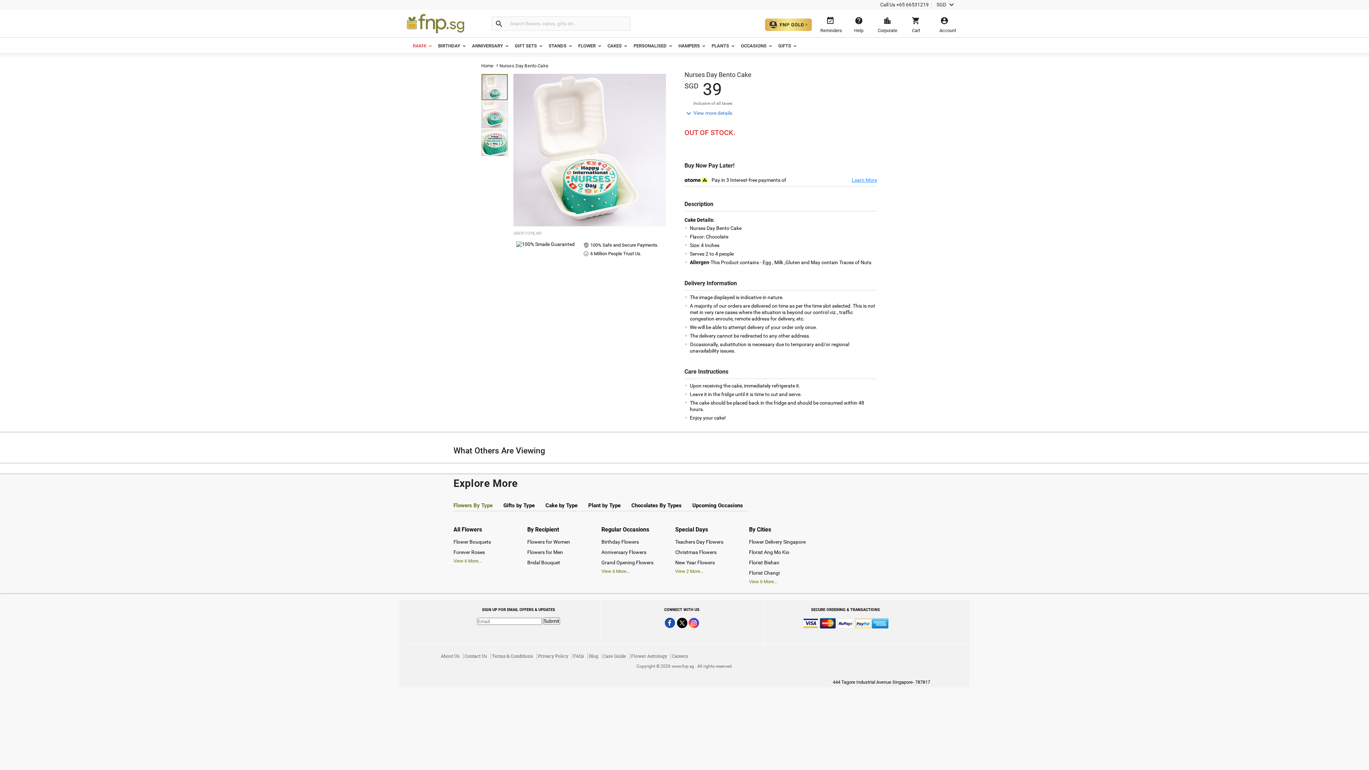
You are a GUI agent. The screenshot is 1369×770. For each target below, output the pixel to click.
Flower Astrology (649, 656)
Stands (557, 45)
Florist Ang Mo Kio (769, 552)
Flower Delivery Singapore (777, 542)
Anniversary (487, 45)
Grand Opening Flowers (627, 562)
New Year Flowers (695, 562)
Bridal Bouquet (543, 562)
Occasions (753, 45)
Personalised (650, 45)
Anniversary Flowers (623, 552)
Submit (551, 621)
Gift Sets (526, 45)
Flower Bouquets (472, 542)
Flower (587, 45)
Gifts (784, 45)
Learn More (864, 180)
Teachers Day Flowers (699, 542)
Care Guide (614, 656)
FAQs (578, 656)
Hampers (689, 45)
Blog (593, 656)
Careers (680, 656)
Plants (720, 45)
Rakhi (419, 45)
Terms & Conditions (512, 656)
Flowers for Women (548, 542)
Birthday (449, 45)
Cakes (614, 45)
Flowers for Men (545, 552)
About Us (450, 656)
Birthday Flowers (620, 542)
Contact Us (476, 656)
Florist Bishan (764, 562)
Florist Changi (764, 573)
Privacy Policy (553, 656)
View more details (708, 113)
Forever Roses (469, 552)
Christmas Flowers (696, 552)
